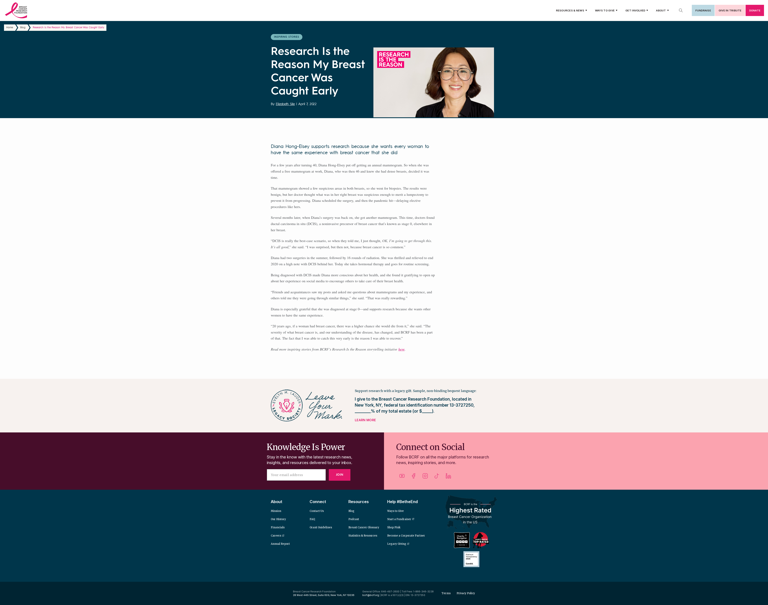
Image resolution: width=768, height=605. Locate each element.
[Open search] (681, 10)
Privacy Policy (466, 593)
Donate (754, 10)
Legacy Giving (396, 544)
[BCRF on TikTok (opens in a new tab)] (437, 477)
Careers (276, 535)
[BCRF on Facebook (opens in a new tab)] (413, 477)
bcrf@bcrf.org (370, 595)
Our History (278, 519)
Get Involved (635, 10)
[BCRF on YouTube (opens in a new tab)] (402, 477)
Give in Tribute (730, 10)
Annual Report (280, 544)
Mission (276, 511)
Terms (446, 593)
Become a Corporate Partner (406, 535)
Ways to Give (605, 10)
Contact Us (317, 511)
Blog (22, 27)
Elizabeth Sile (285, 104)
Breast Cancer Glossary (363, 527)
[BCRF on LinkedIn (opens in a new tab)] (448, 477)
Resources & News (570, 10)
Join (339, 474)
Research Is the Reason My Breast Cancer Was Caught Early (68, 27)
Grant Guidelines (321, 527)
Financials (278, 527)
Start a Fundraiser (399, 519)
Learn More (365, 420)
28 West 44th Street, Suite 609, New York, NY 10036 (323, 595)
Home (9, 27)
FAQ (312, 519)
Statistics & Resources (362, 535)
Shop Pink (393, 527)
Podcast (353, 519)
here (401, 349)
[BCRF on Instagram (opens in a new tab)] (425, 477)
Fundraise (703, 10)
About (661, 10)
